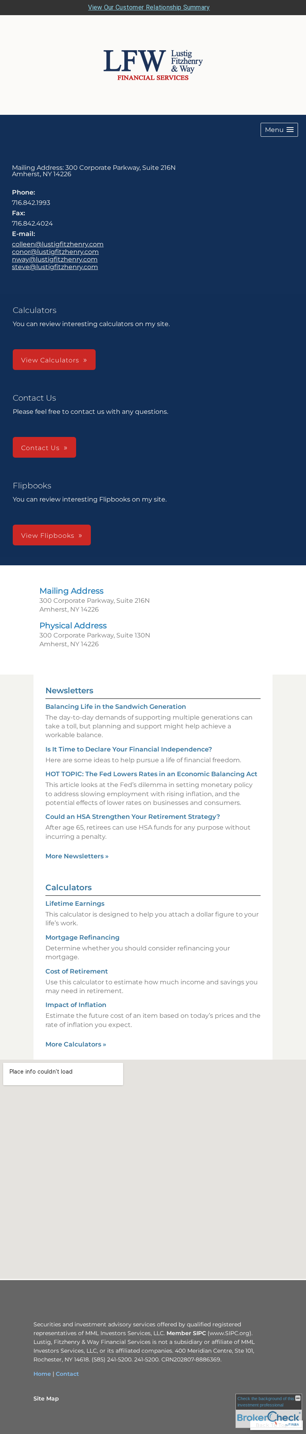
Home (42, 1373)
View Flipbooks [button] (48, 535)
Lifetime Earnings (74, 903)
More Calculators (75, 1044)
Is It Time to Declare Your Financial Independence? (128, 749)
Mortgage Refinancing (82, 937)
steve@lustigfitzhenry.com (55, 267)
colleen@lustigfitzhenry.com (58, 244)
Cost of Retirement (76, 971)
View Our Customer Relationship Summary (149, 7)
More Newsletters (77, 856)
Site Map (46, 1398)
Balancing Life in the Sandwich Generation (115, 706)
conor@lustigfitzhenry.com (55, 252)
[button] (279, 130)
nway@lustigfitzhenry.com (55, 259)
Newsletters (69, 690)
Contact (67, 1373)
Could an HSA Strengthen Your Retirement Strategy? (132, 816)
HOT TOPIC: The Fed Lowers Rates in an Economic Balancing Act (151, 774)
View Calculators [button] (50, 360)
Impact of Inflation (75, 1005)
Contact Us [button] (40, 448)
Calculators (68, 887)
